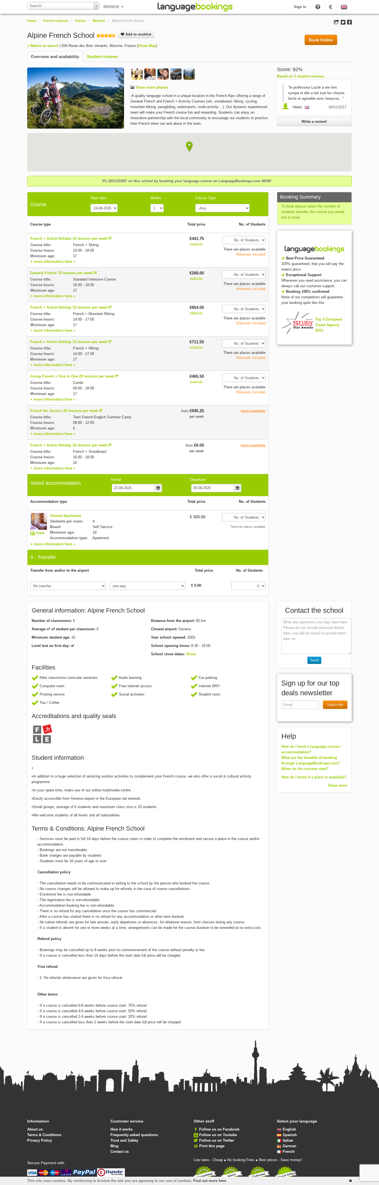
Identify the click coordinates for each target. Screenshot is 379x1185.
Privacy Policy (39, 1140)
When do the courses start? (305, 769)
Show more (337, 785)
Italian (288, 1140)
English (289, 1129)
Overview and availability (55, 56)
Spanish (290, 1135)
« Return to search (43, 46)
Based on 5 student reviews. (301, 76)
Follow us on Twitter (216, 1140)
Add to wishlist (137, 34)
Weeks (155, 198)
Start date (98, 198)
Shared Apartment (65, 516)
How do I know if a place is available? (313, 777)
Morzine (99, 21)
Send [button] (314, 660)
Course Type (205, 198)
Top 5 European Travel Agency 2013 (328, 324)
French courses (55, 21)
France (80, 21)
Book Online (321, 40)
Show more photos (151, 87)
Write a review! (314, 121)
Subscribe (335, 704)
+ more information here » (52, 261)
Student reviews (102, 56)
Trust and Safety (124, 1140)
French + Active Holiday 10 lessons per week (68, 238)
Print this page (211, 1146)
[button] (189, 146)
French (289, 1151)
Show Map (147, 46)
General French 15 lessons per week (61, 273)
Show (191, 654)
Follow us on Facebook (219, 1129)
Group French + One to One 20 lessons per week (72, 376)
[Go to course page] (110, 238)
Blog (114, 1146)
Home (32, 21)
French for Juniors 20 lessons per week (64, 411)
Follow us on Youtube (218, 1135)
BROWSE (112, 7)
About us (35, 1129)
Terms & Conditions (44, 1135)
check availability (253, 410)
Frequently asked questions (134, 1135)
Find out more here (209, 1181)
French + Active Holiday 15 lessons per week (68, 307)
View (40, 533)
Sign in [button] (300, 7)
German (289, 1146)
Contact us (119, 1151)
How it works (121, 1129)
